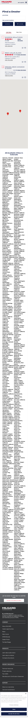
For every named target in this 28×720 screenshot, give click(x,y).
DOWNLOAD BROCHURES (14, 600)
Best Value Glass (13, 52)
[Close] (26, 693)
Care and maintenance (8, 689)
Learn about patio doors (8, 652)
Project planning (6, 671)
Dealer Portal (6, 639)
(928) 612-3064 (9, 75)
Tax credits (5, 673)
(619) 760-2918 (9, 60)
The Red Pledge (6, 642)
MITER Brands (6, 637)
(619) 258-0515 (8, 46)
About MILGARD (6, 626)
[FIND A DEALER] (26, 3)
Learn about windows (8, 655)
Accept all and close (13, 713)
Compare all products (8, 658)
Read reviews (21, 54)
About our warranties (8, 687)
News (3, 631)
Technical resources (7, 668)
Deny (14, 709)
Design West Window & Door (15, 67)
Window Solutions (13, 37)
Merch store (5, 634)
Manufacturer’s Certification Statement (13, 676)
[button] (7, 114)
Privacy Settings (13, 704)
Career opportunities (8, 629)
